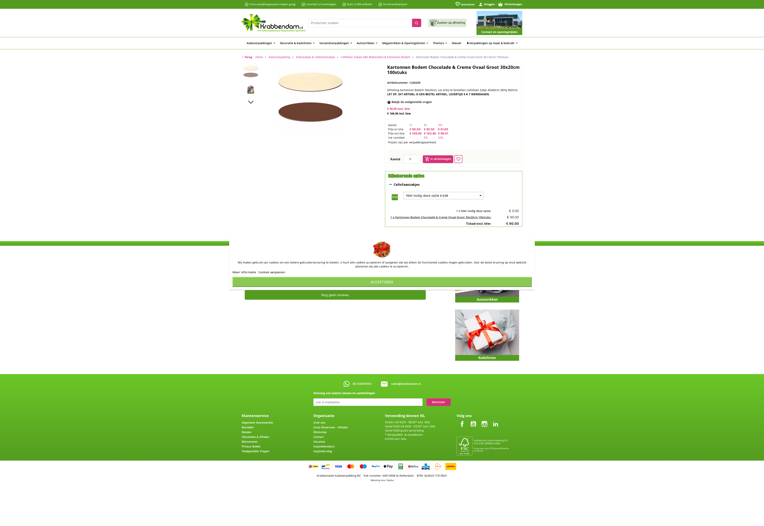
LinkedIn (496, 420)
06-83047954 (362, 383)
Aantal (395, 159)
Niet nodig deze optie (427, 195)
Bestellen (248, 427)
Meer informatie (244, 272)
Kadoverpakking (279, 57)
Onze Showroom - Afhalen (330, 427)
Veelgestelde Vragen (255, 451)
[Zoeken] (416, 23)
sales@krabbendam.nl (406, 383)
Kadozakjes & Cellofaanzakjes (315, 57)
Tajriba (390, 480)
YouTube (473, 420)
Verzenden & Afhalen (255, 436)
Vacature (319, 441)
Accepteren (382, 281)
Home (259, 57)
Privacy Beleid (251, 446)
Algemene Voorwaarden (257, 422)
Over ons (319, 422)
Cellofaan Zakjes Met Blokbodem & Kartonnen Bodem (375, 57)
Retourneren (250, 441)
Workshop (320, 432)
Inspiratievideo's (324, 446)
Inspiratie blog (322, 451)
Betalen (246, 432)
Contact (318, 436)
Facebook (462, 420)
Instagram (484, 420)
